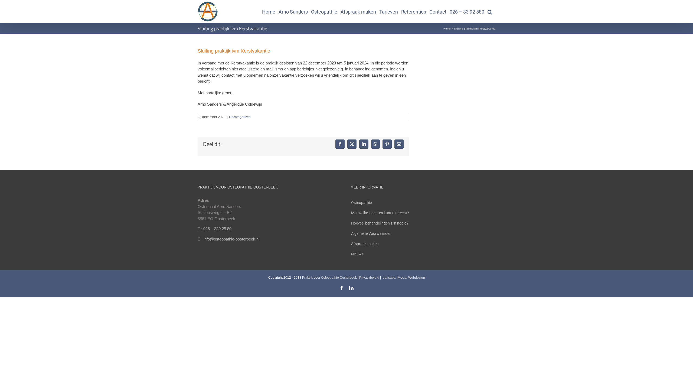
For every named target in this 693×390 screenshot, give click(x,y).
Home (447, 28)
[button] (490, 11)
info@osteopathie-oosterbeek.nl (231, 239)
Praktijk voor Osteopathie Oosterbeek (329, 278)
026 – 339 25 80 (217, 228)
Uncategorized (240, 117)
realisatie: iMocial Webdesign (403, 278)
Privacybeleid (369, 278)
